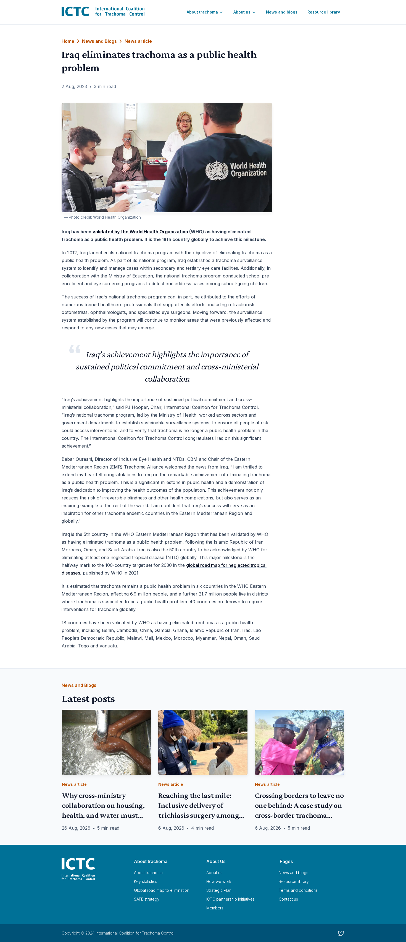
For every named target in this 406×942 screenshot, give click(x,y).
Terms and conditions (298, 890)
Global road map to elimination (161, 890)
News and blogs (281, 12)
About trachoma (202, 12)
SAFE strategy (146, 899)
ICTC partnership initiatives (230, 899)
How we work (218, 881)
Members (214, 908)
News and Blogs (99, 41)
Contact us (288, 899)
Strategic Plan (218, 890)
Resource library (323, 12)
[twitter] (341, 933)
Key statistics (145, 881)
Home (68, 41)
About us (242, 12)
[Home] (94, 869)
